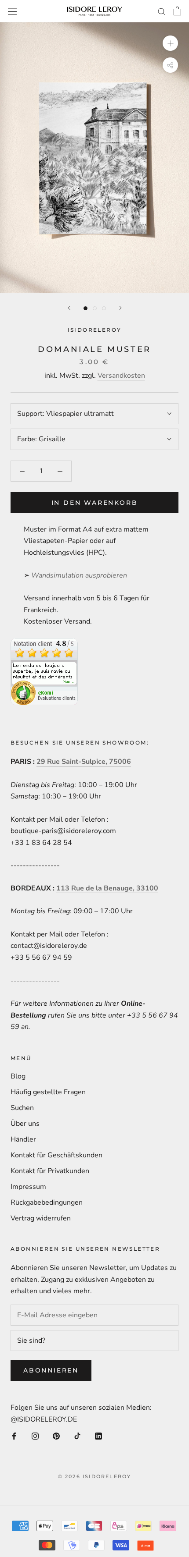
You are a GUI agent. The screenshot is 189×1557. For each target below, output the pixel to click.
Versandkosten (121, 375)
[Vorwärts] (120, 308)
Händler (23, 1139)
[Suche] (162, 11)
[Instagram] (35, 1435)
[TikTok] (77, 1435)
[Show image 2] (95, 308)
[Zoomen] (170, 43)
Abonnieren (51, 1370)
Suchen (22, 1108)
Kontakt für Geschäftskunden (56, 1155)
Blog (18, 1076)
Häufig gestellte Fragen (48, 1092)
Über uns (25, 1123)
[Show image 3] (104, 308)
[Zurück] (69, 308)
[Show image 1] (85, 308)
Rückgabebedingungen (47, 1202)
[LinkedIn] (98, 1435)
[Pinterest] (56, 1435)
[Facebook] (14, 1435)
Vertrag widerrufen (41, 1218)
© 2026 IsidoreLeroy (94, 1476)
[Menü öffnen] (12, 11)
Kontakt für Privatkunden (50, 1171)
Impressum (28, 1187)
